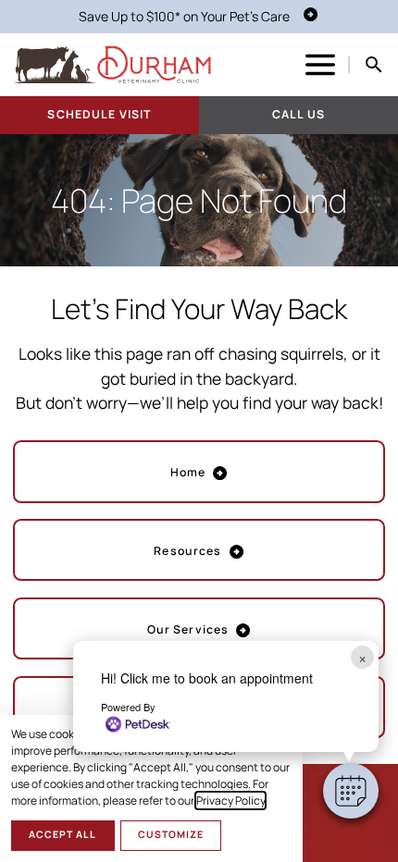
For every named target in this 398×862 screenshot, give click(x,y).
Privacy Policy (230, 800)
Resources (187, 551)
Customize (171, 834)
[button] (351, 791)
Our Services (188, 629)
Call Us (298, 114)
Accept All (62, 834)
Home (188, 472)
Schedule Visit (99, 114)
